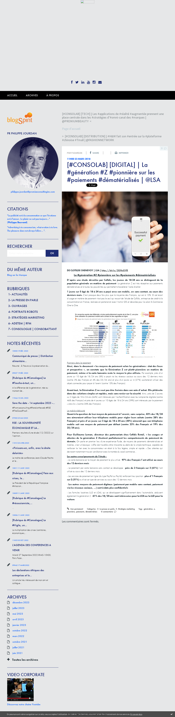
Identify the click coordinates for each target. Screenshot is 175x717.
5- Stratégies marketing (26, 317)
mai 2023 (17, 613)
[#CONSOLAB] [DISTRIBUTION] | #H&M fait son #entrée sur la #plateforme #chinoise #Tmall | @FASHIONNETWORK (112, 138)
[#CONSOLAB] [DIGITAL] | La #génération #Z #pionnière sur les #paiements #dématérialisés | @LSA (113, 172)
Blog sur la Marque (17, 275)
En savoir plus (136, 714)
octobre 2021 (19, 641)
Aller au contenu (11, 6)
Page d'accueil (71, 129)
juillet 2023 (18, 608)
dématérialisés (91, 511)
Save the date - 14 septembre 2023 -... (33, 403)
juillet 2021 (18, 647)
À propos (52, 95)
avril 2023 (18, 619)
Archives (32, 95)
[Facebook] (72, 81)
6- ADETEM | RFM (19, 323)
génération (148, 509)
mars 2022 (18, 636)
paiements (80, 511)
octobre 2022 (19, 630)
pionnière (71, 511)
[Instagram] (94, 81)
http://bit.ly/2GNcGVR (115, 270)
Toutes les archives (25, 660)
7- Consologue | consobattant (32, 329)
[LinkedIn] (82, 81)
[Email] (100, 81)
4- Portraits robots (23, 312)
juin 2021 (17, 653)
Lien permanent (76, 509)
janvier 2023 (19, 625)
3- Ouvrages (17, 306)
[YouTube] (88, 81)
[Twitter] (77, 81)
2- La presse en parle (23, 300)
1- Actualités (18, 294)
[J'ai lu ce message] (171, 714)
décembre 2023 (20, 602)
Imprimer (123, 152)
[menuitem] (16, 95)
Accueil (12, 95)
